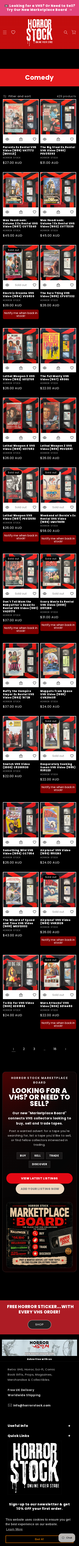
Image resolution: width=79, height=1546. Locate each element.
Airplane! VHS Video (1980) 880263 (55, 852)
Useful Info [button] (18, 1425)
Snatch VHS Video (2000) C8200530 (16, 766)
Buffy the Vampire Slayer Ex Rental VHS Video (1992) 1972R (18, 694)
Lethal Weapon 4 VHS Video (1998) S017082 (19, 447)
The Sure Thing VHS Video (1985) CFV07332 (57, 295)
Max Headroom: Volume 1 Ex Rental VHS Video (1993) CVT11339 (57, 223)
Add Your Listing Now (40, 1189)
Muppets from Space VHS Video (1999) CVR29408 (56, 694)
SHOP (39, 1324)
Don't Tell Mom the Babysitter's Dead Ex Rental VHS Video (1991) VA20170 (20, 606)
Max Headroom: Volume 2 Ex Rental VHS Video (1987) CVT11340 (20, 223)
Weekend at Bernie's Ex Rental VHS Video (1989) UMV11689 (58, 519)
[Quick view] (7, 139)
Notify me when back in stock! (20, 314)
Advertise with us (39, 1359)
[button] (5, 32)
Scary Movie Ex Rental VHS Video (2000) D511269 (57, 605)
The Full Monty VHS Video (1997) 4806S (54, 378)
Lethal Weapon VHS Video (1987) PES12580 (19, 517)
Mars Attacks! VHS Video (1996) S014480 (56, 1005)
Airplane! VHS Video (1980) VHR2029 (55, 922)
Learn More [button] (14, 1529)
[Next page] (65, 1049)
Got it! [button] (39, 1539)
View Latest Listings (39, 1178)
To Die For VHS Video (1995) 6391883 (18, 1005)
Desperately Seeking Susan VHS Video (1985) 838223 (58, 767)
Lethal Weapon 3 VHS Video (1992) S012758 (19, 378)
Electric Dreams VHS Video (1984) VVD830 (18, 295)
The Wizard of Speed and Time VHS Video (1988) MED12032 (19, 923)
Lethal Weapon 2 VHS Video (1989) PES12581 (56, 447)
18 (55, 1049)
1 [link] (13, 1049)
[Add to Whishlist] (34, 139)
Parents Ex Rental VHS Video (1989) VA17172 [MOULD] (19, 150)
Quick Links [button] (18, 1436)
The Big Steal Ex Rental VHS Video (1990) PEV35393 (57, 150)
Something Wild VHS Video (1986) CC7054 (18, 852)
